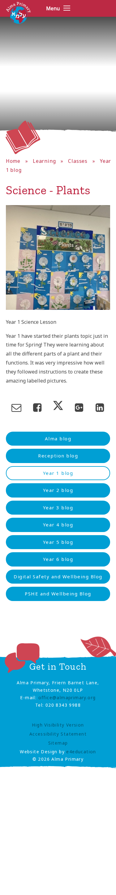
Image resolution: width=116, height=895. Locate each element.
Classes (78, 161)
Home (13, 161)
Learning (44, 161)
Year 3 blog (58, 507)
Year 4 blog (58, 524)
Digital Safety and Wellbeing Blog (58, 576)
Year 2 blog (58, 490)
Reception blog (58, 455)
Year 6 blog (58, 559)
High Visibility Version (58, 725)
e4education (81, 752)
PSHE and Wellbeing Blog (58, 593)
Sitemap (58, 743)
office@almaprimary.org (67, 697)
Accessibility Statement (58, 734)
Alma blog (58, 438)
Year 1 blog (58, 473)
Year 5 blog (58, 542)
